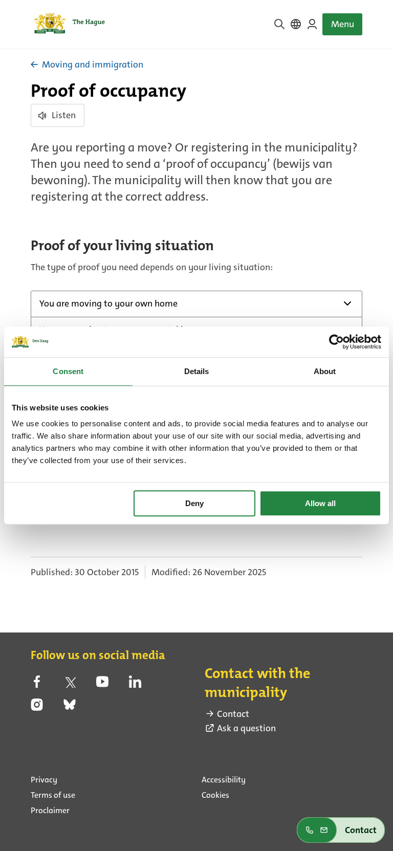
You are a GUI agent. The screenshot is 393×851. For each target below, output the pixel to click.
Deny (194, 503)
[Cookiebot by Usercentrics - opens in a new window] (336, 342)
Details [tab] (196, 371)
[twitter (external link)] (69, 685)
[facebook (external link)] (37, 685)
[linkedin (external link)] (135, 685)
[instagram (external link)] (37, 708)
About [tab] (325, 371)
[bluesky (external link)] (69, 708)
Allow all (320, 503)
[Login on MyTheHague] (312, 24)
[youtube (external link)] (102, 685)
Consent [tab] (68, 371)
